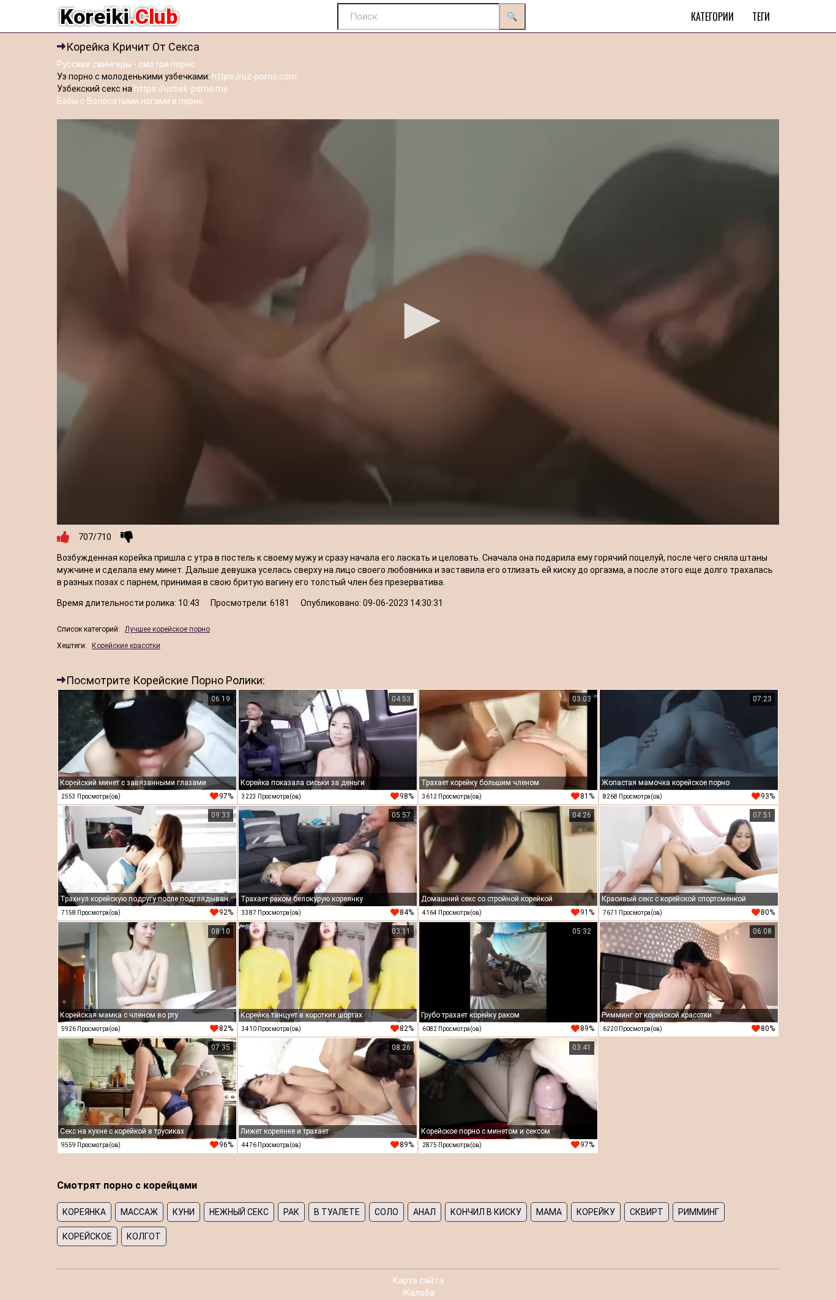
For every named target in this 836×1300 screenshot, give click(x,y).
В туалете (337, 1212)
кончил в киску (485, 1212)
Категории (712, 16)
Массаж (139, 1212)
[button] (418, 321)
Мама (549, 1212)
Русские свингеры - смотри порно (126, 64)
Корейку (596, 1212)
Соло (386, 1212)
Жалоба (418, 1293)
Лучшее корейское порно (167, 629)
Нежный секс (239, 1212)
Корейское (87, 1236)
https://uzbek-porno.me (181, 89)
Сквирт (646, 1212)
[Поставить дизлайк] (127, 537)
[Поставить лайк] (63, 537)
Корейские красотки (126, 645)
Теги (761, 16)
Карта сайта (418, 1280)
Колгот (144, 1236)
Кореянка (84, 1212)
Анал (424, 1212)
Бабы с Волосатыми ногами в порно (130, 101)
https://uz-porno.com (254, 76)
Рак (291, 1212)
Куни (184, 1212)
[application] (418, 322)
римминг (698, 1212)
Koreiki (118, 16)
